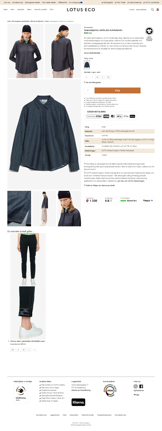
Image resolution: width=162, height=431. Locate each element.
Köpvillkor (74, 415)
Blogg (136, 395)
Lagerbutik (54, 415)
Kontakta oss (120, 415)
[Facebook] (141, 386)
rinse (104, 127)
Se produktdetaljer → (93, 53)
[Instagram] (136, 386)
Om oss (7, 2)
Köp (117, 90)
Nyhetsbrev (139, 390)
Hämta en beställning (81, 390)
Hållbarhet (62, 2)
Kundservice (17, 2)
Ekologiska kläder (32, 2)
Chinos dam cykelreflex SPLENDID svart (27, 341)
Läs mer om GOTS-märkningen (130, 181)
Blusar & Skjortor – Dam (40, 21)
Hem (9, 21)
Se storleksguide (93, 82)
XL (108, 77)
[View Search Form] (152, 9)
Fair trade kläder (49, 2)
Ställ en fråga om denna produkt (100, 185)
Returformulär (88, 415)
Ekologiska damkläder (21, 21)
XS (86, 77)
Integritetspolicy (104, 415)
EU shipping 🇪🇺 (75, 2)
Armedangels (88, 27)
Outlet (131, 10)
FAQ (64, 415)
